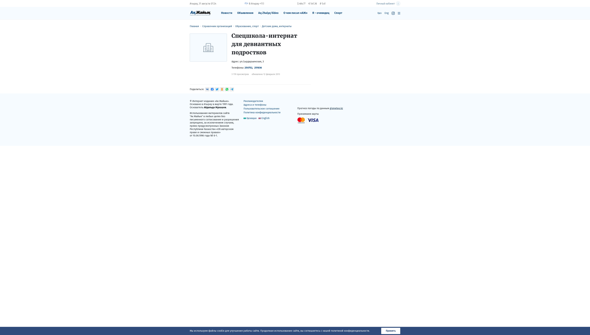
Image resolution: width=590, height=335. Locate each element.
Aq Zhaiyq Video (268, 13)
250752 (248, 67)
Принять (391, 330)
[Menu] (399, 13)
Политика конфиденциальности (262, 112)
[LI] (304, 101)
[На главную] (200, 13)
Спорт (338, 13)
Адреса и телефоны (255, 104)
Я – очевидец (320, 13)
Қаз (380, 13)
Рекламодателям (253, 101)
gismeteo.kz (336, 108)
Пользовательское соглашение (261, 108)
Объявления (245, 13)
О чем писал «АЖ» (295, 13)
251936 (258, 67)
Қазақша (252, 118)
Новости (226, 13)
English (265, 118)
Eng (387, 13)
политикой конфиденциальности (350, 330)
